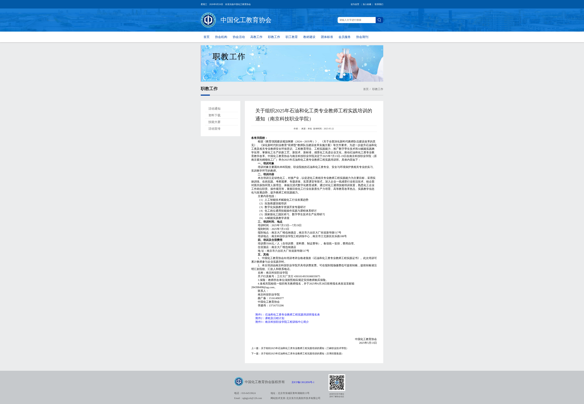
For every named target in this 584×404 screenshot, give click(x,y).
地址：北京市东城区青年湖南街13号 (290, 393)
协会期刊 (362, 37)
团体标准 (327, 37)
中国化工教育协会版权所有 (265, 382)
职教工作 (274, 37)
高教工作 (256, 37)
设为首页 (355, 4)
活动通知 (214, 108)
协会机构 (221, 37)
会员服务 (345, 37)
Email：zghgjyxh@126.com (248, 398)
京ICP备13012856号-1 (303, 382)
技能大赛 (214, 122)
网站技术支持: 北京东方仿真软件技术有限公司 (295, 398)
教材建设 (309, 37)
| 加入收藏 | (367, 4)
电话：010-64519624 (245, 393)
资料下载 (214, 115)
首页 (206, 37)
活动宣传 (214, 128)
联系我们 (379, 4)
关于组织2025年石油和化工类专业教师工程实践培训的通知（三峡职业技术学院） (305, 348)
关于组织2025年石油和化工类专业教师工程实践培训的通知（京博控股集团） (302, 353)
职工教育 (292, 37)
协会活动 (239, 37)
